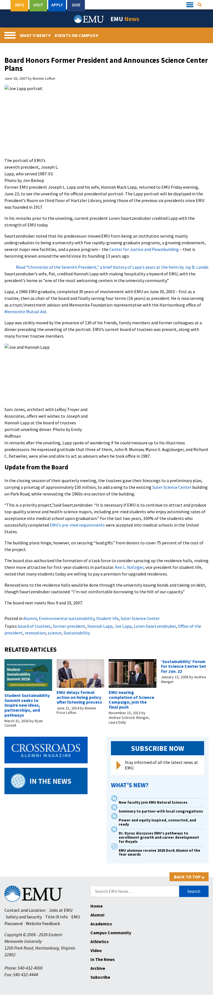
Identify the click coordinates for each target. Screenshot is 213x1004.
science (55, 633)
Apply (57, 5)
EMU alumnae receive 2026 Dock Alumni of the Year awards (159, 852)
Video (96, 950)
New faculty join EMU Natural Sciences (153, 802)
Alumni (30, 618)
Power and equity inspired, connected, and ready (157, 822)
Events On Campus (76, 35)
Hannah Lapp (100, 626)
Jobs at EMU (60, 910)
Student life (107, 618)
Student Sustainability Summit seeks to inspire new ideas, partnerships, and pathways (27, 705)
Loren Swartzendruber (155, 626)
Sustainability (77, 633)
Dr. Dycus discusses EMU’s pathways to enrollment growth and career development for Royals (159, 837)
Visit (38, 5)
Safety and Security (24, 917)
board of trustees (34, 626)
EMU (124, 19)
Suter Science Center (171, 487)
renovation (35, 633)
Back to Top (189, 877)
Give (76, 5)
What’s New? (35, 35)
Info (19, 5)
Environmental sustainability (66, 618)
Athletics (99, 941)
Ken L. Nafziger (129, 567)
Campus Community (110, 932)
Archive (97, 968)
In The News (102, 959)
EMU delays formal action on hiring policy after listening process (79, 697)
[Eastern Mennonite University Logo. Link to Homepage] (89, 19)
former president (69, 626)
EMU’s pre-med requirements (77, 525)
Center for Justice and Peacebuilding (144, 249)
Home (96, 906)
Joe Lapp (123, 626)
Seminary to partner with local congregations (161, 811)
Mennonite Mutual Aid (25, 311)
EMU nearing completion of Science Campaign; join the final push (131, 699)
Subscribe (100, 977)
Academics (101, 923)
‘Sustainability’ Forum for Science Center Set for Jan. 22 (183, 666)
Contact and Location (24, 910)
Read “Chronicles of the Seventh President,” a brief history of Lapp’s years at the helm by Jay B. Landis (112, 267)
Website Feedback (43, 923)
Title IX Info (56, 917)
